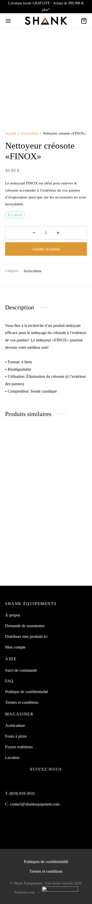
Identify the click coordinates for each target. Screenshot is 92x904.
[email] (52, 782)
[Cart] (84, 21)
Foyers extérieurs (19, 747)
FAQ (9, 681)
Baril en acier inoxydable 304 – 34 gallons (64, 492)
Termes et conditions (21, 702)
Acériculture (29, 133)
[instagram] (40, 782)
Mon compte (15, 647)
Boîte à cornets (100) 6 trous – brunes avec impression (23, 565)
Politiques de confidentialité (46, 861)
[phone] (64, 782)
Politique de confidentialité (26, 692)
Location (12, 757)
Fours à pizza (16, 736)
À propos (12, 615)
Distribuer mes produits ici (26, 636)
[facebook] (28, 782)
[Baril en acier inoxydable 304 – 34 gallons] (67, 461)
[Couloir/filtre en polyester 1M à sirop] (67, 534)
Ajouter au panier (46, 249)
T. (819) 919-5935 (20, 793)
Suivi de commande (21, 670)
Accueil (10, 133)
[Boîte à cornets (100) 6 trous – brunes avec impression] (24, 534)
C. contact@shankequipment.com (32, 804)
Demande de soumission (24, 626)
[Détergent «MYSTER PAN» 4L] (24, 461)
